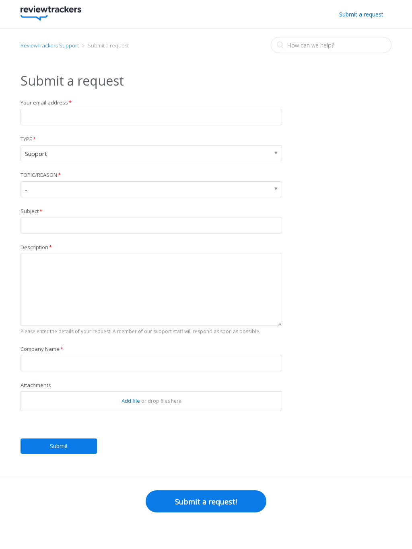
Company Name (40, 348)
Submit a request (361, 14)
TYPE (26, 139)
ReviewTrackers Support (50, 45)
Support (36, 154)
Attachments (36, 385)
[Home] (51, 18)
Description (34, 247)
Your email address (44, 102)
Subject (30, 211)
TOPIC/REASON (39, 174)
